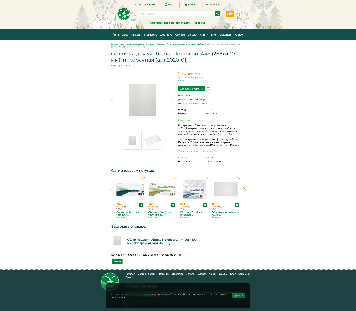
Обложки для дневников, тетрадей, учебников (185, 44)
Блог (214, 34)
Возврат (201, 274)
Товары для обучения (155, 44)
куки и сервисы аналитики (138, 294)
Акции (204, 34)
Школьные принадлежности (131, 44)
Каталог (191, 4)
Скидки (192, 34)
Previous (112, 100)
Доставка (166, 34)
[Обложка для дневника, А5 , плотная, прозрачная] (226, 189)
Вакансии (226, 34)
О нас (239, 34)
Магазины (151, 34)
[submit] (217, 13)
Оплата (180, 34)
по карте (119, 206)
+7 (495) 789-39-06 (145, 4)
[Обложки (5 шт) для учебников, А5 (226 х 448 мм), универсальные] (162, 189)
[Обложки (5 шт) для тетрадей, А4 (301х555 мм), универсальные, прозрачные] (130, 189)
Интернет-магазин (128, 34)
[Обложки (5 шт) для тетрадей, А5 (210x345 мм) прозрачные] (194, 189)
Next (173, 100)
